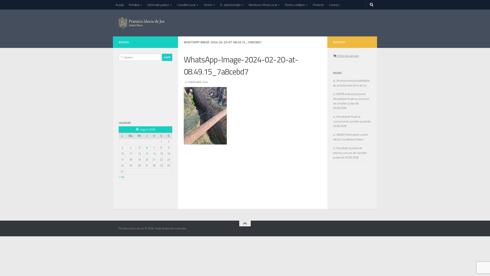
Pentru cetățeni (295, 4)
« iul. (122, 177)
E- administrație (230, 4)
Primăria (134, 4)
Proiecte (318, 4)
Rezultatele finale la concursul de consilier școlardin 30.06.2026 (352, 121)
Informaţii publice (158, 4)
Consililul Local (186, 4)
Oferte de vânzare (347, 56)
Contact (334, 4)
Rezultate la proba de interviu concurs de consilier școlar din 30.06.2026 (350, 153)
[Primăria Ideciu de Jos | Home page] (141, 23)
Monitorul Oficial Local (263, 4)
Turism (208, 4)
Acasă (119, 4)
